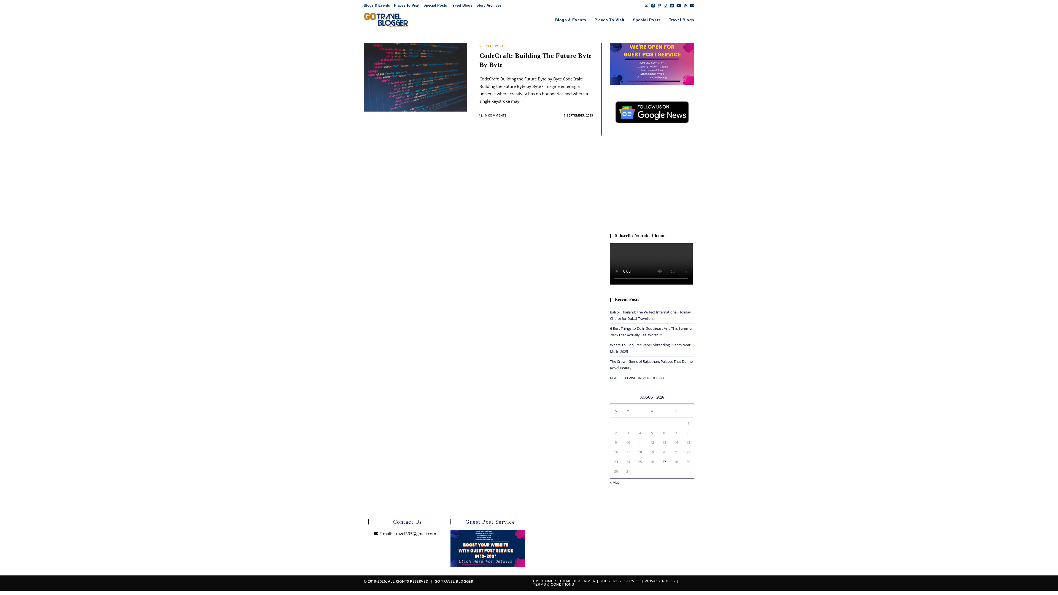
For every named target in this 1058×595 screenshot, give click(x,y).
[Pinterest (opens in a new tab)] (659, 5)
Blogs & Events (377, 5)
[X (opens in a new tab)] (646, 5)
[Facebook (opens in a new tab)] (653, 5)
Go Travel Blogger (453, 581)
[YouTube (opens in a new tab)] (678, 5)
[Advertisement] (652, 181)
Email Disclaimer (578, 581)
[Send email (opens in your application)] (691, 5)
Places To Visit (406, 5)
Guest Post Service (620, 581)
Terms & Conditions (553, 584)
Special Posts (435, 5)
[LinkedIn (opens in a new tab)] (672, 5)
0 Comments (495, 115)
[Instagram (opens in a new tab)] (665, 5)
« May (615, 482)
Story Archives (488, 5)
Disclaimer (544, 581)
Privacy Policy (660, 581)
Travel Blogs (461, 5)
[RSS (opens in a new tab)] (685, 5)
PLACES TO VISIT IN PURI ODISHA (637, 377)
